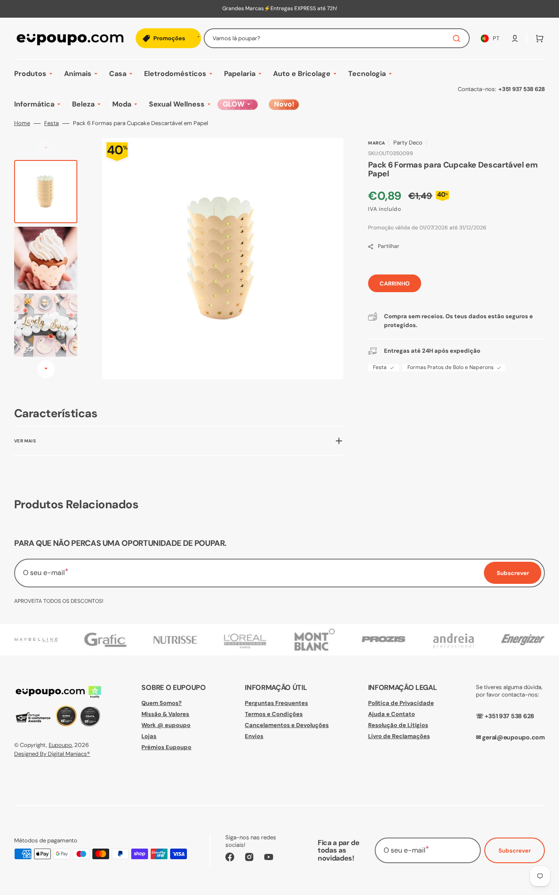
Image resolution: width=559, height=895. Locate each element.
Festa (51, 123)
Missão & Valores (165, 714)
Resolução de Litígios (398, 725)
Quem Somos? (161, 703)
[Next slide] (46, 369)
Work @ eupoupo (165, 725)
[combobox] (337, 38)
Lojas (148, 736)
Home (22, 123)
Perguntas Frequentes (276, 703)
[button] (515, 38)
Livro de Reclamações (399, 736)
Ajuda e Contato (391, 714)
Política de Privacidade (401, 703)
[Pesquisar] (458, 38)
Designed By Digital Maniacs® (52, 754)
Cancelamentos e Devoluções (287, 725)
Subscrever (514, 850)
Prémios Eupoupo (166, 747)
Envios (254, 736)
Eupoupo (60, 745)
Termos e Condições (274, 714)
